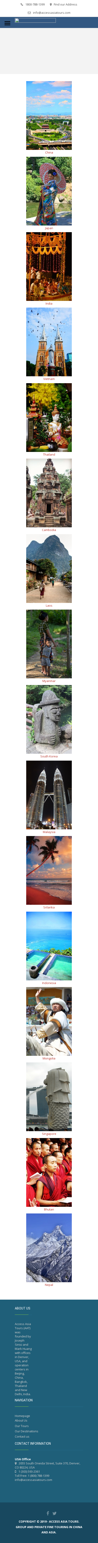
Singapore (49, 1134)
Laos (49, 605)
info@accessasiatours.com (51, 13)
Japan (49, 228)
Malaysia (49, 832)
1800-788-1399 (35, 4)
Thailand (49, 454)
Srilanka (49, 907)
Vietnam (49, 379)
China (49, 152)
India (49, 303)
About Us (21, 1420)
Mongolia (49, 1058)
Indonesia (49, 983)
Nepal (49, 1285)
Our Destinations (26, 1431)
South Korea (49, 756)
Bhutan (49, 1209)
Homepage (22, 1416)
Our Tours (22, 1426)
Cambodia (49, 530)
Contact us (22, 1436)
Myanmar (49, 681)
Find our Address (65, 4)
